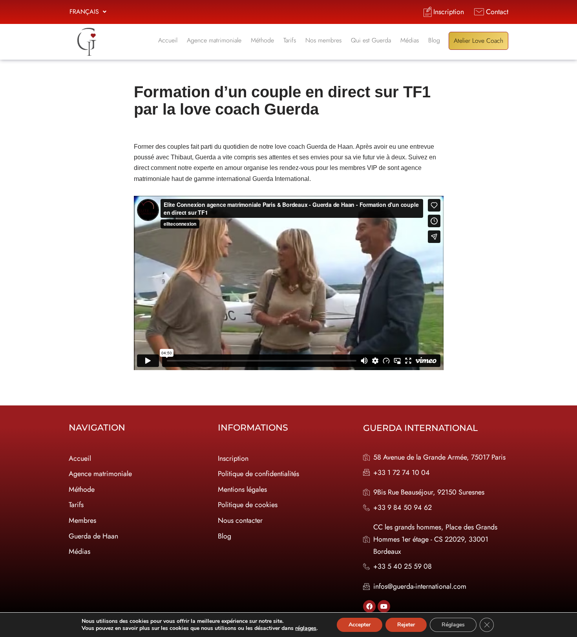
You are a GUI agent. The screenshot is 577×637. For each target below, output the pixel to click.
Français (84, 11)
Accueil (167, 40)
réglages (305, 628)
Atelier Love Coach (478, 40)
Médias (409, 40)
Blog (434, 40)
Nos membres (323, 40)
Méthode (262, 40)
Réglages (453, 624)
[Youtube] (384, 606)
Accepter (360, 624)
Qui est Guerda (371, 40)
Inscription (233, 458)
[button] (88, 11)
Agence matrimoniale (214, 40)
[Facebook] (369, 606)
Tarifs (289, 40)
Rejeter (406, 624)
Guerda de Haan (93, 536)
